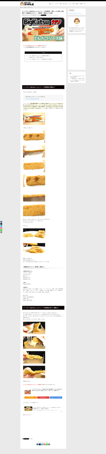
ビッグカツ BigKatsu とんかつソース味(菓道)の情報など (39, 55)
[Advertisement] (43, 72)
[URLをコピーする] (49, 444)
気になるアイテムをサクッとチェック (75, 13)
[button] (37, 444)
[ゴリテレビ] (27, 3)
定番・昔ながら (43, 15)
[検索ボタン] (84, 3)
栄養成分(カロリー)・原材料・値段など (36, 57)
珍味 (31, 438)
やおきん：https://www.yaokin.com (32, 98)
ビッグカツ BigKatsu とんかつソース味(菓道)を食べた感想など (40, 59)
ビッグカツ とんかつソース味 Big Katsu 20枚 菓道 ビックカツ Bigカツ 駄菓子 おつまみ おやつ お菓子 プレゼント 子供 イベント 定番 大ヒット (47, 390)
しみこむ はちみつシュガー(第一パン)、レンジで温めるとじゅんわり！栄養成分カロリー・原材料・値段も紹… (47, 408)
